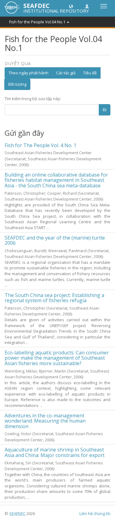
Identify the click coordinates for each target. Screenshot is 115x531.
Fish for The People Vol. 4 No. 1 (40, 145)
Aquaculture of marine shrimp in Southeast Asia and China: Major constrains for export (55, 452)
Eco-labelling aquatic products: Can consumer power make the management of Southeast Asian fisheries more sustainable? (57, 358)
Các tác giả (65, 73)
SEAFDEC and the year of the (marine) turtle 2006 (55, 240)
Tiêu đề (90, 73)
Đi (104, 109)
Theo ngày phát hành (28, 73)
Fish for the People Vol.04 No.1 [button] (37, 22)
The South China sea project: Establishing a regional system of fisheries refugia (54, 298)
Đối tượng (17, 84)
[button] (71, 6)
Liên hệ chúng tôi (94, 513)
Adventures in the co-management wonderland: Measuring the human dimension (45, 421)
